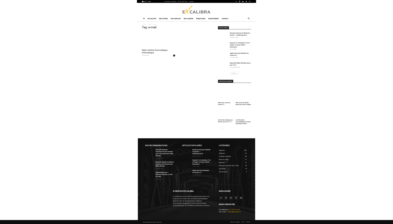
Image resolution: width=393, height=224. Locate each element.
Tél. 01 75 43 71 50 (182, 1)
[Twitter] (236, 198)
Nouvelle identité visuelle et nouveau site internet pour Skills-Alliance (165, 164)
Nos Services (176, 19)
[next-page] (222, 128)
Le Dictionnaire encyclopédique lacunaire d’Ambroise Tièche (243, 121)
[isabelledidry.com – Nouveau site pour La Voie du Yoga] (149, 175)
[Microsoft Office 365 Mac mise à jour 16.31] (223, 65)
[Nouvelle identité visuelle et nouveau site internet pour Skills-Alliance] (149, 164)
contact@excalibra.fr (234, 212)
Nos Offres (163, 19)
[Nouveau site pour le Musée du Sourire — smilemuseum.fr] (223, 35)
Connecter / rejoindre (170, 1)
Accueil (144, 24)
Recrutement (213, 19)
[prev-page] (219, 128)
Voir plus (233, 73)
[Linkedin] (242, 1)
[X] (249, 1)
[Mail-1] (241, 198)
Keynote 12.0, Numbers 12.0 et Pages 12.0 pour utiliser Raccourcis (240, 45)
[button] (248, 19)
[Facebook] (236, 1)
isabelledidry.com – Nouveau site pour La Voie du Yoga (164, 174)
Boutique (202, 19)
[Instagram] (239, 1)
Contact (191, 1)
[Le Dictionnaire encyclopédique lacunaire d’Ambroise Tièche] (243, 113)
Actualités (151, 19)
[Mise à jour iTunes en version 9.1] (226, 93)
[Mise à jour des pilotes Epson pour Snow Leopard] (243, 93)
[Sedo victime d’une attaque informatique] (158, 39)
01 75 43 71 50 (234, 209)
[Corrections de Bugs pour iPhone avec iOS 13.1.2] (226, 113)
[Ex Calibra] (196, 9)
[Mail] (246, 1)
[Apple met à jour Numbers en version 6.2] (223, 55)
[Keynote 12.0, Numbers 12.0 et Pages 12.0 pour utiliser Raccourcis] (223, 45)
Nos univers (188, 19)
